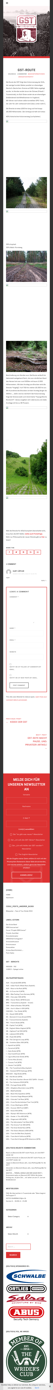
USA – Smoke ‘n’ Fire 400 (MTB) (17, 1116)
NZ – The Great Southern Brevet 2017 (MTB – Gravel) (24, 1079)
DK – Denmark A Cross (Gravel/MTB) (18, 1017)
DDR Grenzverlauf (12, 927)
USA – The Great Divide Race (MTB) (18, 1128)
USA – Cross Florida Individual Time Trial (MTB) (22, 1102)
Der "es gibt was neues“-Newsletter (28, 834)
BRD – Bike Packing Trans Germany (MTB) (20, 994)
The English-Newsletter (28, 854)
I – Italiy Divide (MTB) (13, 1051)
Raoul (8, 1153)
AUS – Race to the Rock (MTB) (16, 988)
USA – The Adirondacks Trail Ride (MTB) (20, 1122)
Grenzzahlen (10, 947)
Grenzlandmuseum (12, 942)
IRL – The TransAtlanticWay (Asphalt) (19, 1068)
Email (13, 640)
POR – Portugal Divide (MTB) (16, 1085)
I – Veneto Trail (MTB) (13, 1065)
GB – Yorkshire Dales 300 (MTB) (17, 1042)
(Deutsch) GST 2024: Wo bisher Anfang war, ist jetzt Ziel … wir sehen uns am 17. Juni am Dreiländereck (25, 1177)
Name (12, 628)
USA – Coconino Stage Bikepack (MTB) (19, 1096)
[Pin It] (23, 552)
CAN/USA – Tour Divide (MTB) (16, 1011)
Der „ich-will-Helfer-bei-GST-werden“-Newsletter (28, 847)
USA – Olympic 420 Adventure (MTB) (19, 1113)
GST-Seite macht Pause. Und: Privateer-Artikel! (26, 742)
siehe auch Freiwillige (33, 534)
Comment (14, 597)
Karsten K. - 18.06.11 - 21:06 (16, 1201)
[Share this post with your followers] (16, 552)
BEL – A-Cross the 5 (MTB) (15, 991)
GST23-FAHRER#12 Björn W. (16, 1198)
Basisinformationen (36, 74)
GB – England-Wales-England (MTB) (18, 1028)
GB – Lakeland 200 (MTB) (15, 1034)
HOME (8, 895)
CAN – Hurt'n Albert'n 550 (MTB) (17, 1008)
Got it (37, 1388)
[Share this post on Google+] (30, 552)
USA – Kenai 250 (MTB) (14, 1111)
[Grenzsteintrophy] (26, 30)
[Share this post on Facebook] (9, 552)
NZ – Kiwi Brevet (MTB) (14, 1077)
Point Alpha (10, 953)
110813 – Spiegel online (14, 969)
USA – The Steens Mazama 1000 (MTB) (19, 1131)
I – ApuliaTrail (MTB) (13, 1045)
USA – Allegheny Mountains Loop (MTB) (20, 1088)
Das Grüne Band (11, 924)
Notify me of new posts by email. (24, 678)
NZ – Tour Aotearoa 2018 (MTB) (17, 1082)
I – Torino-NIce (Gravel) (14, 1059)
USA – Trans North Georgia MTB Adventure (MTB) (23, 1139)
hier (43, 537)
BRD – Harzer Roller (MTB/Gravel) (18, 1000)
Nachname (26, 806)
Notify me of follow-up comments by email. (25, 668)
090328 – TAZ (11, 966)
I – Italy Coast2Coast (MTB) (15, 1054)
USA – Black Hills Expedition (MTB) (18, 1094)
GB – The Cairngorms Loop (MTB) (17, 1040)
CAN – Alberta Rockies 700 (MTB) (17, 1005)
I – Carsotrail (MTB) (12, 1048)
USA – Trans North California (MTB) (18, 1136)
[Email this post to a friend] (37, 552)
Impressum (10, 897)
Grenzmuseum (11, 944)
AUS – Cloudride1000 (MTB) (16, 983)
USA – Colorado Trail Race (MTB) (17, 1099)
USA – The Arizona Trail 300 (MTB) (18, 1125)
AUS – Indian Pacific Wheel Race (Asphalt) (20, 986)
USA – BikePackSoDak (13, 1091)
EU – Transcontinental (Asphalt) (17, 1020)
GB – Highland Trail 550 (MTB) (16, 1031)
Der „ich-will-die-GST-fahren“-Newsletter (27, 840)
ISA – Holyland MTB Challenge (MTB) (19, 1071)
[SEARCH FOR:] (25, 1247)
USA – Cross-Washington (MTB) (17, 1105)
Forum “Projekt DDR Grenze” (16, 930)
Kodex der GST (26, 721)
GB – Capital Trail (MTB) (14, 1025)
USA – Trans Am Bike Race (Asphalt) (18, 1133)
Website (13, 652)
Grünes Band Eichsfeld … (14, 950)
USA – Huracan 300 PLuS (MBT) (17, 1108)
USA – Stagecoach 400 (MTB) (16, 1119)
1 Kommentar (22, 74)
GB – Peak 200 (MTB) (13, 1037)
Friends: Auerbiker (12, 933)
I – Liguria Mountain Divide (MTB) (17, 1057)
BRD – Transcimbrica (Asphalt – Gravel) (19, 1003)
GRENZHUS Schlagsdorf (14, 939)
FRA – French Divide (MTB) (15, 1023)
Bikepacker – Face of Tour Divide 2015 (19, 911)
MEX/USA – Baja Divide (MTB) (16, 1074)
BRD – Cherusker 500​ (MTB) (16, 997)
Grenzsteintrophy (26, 77)
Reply (43, 581)
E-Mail (26, 818)
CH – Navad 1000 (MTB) (14, 1014)
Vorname (26, 794)
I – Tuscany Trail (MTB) (14, 1062)
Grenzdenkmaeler (12, 936)
